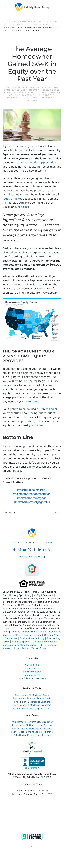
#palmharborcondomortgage (32, 494)
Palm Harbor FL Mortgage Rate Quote (32, 728)
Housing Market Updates (42, 92)
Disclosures (11, 638)
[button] (4, 7)
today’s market (12, 198)
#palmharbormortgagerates (32, 502)
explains (23, 206)
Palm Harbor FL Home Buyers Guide (32, 698)
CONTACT (32, 542)
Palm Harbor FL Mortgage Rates (32, 695)
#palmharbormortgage (31, 498)
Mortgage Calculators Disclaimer (20, 645)
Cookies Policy (52, 635)
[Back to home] (32, 7)
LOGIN (49, 542)
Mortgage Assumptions (44, 641)
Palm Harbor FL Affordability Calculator (32, 721)
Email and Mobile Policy (32, 638)
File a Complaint (21, 641)
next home (32, 401)
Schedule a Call (32, 675)
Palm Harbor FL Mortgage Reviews (32, 735)
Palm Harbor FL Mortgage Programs (32, 705)
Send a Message (32, 671)
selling (50, 409)
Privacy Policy (21, 648)
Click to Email (32, 668)
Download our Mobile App (32, 556)
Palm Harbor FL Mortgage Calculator (32, 701)
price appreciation (44, 162)
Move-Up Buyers (20, 95)
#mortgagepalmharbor (31, 489)
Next (56, 512)
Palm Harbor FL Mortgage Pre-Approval (32, 731)
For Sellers (14, 92)
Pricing (31, 100)
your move (36, 425)
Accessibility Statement (34, 631)
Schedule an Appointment (32, 678)
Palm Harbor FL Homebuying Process (32, 725)
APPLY (15, 542)
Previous (10, 512)
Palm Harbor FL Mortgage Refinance (32, 708)
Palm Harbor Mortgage (39, 98)
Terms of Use (38, 648)
